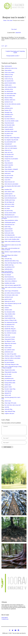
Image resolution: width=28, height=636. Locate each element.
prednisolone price (9, 351)
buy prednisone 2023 (9, 267)
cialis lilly (7, 407)
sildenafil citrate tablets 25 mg (12, 260)
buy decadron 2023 (9, 154)
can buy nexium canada (10, 212)
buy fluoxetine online (10, 125)
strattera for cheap (9, 74)
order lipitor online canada (11, 131)
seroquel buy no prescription (11, 158)
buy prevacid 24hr (9, 175)
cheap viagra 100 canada (10, 403)
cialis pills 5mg (8, 258)
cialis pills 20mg (8, 409)
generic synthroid (9, 127)
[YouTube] (15, 630)
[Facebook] (10, 630)
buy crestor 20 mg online (10, 354)
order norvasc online (9, 204)
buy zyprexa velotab (9, 206)
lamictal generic (8, 66)
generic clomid (8, 386)
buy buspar (7, 208)
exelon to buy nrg (9, 78)
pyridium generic (9, 193)
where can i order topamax (11, 148)
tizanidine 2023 (8, 189)
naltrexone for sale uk (10, 301)
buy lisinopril (8, 274)
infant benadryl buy (9, 276)
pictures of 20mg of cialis (10, 320)
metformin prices (8, 269)
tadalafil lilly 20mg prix (10, 328)
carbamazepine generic (10, 222)
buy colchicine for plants (10, 333)
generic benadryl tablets (10, 83)
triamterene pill (8, 116)
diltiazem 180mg (8, 97)
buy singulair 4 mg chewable (11, 139)
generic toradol (8, 299)
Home (4, 20)
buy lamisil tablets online (10, 93)
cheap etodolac (8, 70)
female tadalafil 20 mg (10, 318)
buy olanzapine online (10, 311)
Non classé (9, 20)
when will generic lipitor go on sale (13, 303)
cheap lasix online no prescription (12, 358)
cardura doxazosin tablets (10, 146)
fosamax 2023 (8, 110)
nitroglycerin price (9, 156)
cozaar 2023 (7, 179)
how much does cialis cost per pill (12, 405)
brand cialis (7, 335)
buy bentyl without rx (10, 118)
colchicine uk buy (9, 89)
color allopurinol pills (10, 235)
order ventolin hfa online (10, 87)
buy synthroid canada (10, 349)
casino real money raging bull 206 (13, 285)
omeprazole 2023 (9, 230)
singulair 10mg (8, 345)
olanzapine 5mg (8, 112)
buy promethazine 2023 (10, 279)
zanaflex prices (8, 85)
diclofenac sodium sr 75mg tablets (13, 356)
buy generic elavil (9, 133)
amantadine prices (9, 114)
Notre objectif (4, 617)
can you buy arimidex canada (11, 120)
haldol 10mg (7, 226)
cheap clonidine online (10, 314)
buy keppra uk (8, 135)
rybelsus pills (8, 384)
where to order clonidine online (12, 239)
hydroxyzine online (9, 233)
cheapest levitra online (10, 370)
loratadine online (8, 177)
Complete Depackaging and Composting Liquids (15, 52)
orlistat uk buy (8, 150)
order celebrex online (9, 191)
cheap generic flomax (10, 339)
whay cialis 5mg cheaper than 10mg (13, 262)
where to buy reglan (9, 171)
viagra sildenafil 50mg (10, 411)
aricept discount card (9, 224)
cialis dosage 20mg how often (12, 364)
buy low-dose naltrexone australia (12, 104)
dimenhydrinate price (9, 214)
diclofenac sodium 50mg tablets (12, 137)
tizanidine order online (10, 283)
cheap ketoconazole (9, 123)
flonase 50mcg (8, 305)
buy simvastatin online (10, 95)
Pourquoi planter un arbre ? (12, 55)
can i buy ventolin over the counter (13, 237)
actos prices (7, 106)
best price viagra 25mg (10, 389)
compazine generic (9, 129)
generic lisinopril (8, 228)
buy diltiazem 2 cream (10, 341)
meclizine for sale (9, 102)
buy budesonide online (10, 380)
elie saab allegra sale (9, 202)
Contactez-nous (4, 619)
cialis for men (8, 400)
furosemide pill (8, 144)
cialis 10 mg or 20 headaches (11, 290)
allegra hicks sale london (10, 343)
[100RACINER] (14, 6)
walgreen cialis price (9, 413)
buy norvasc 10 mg (9, 326)
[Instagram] (18, 630)
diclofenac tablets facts (10, 99)
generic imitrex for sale (10, 195)
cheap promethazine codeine (11, 220)
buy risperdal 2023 (9, 80)
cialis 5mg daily (8, 391)
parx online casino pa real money (12, 293)
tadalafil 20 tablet (9, 316)
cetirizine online (8, 309)
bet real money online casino (11, 295)
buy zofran (7, 160)
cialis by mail (8, 395)
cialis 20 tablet (8, 347)
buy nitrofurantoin (9, 91)
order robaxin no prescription (11, 184)
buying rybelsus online (10, 382)
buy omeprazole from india (11, 322)
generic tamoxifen (9, 165)
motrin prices (8, 173)
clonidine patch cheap (10, 200)
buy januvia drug (9, 210)
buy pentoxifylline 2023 (10, 141)
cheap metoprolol (9, 163)
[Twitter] (12, 630)
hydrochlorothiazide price (11, 198)
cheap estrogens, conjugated (11, 169)
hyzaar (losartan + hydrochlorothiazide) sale (7, 272)
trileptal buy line (8, 76)
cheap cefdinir (8, 167)
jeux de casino (8, 374)
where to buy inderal (9, 72)
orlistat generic (8, 376)
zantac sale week (8, 152)
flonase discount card (9, 181)
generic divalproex (9, 360)
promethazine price (9, 378)
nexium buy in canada (10, 337)
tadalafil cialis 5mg (9, 265)
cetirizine (7, 307)
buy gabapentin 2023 (9, 324)
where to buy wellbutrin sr (11, 281)
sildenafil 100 (8, 393)
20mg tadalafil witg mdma (11, 372)
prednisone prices (9, 108)
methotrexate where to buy (11, 68)
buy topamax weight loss (10, 330)
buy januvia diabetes (9, 362)
